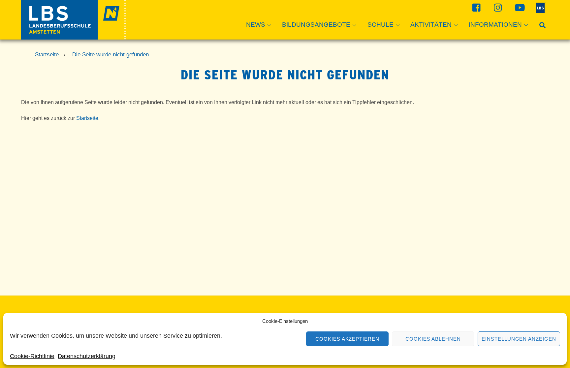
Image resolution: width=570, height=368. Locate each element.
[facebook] (476, 7)
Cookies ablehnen (433, 339)
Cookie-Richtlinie (32, 356)
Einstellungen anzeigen (519, 339)
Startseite (87, 118)
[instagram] (497, 7)
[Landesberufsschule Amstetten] (73, 36)
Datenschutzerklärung (86, 356)
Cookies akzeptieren (347, 339)
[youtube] (519, 7)
